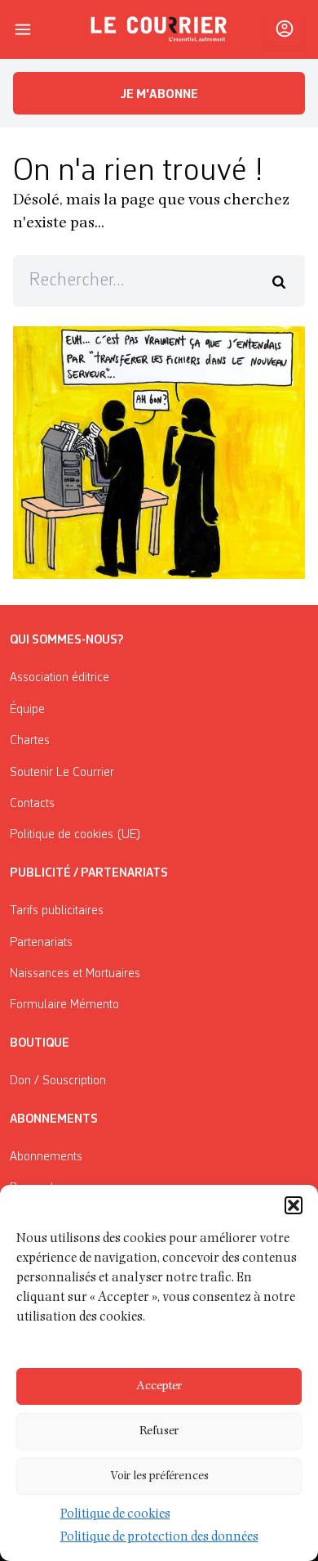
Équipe (27, 709)
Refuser (159, 1431)
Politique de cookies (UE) (75, 834)
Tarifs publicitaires (57, 910)
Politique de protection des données (159, 1538)
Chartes (30, 740)
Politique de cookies (115, 1515)
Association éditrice (59, 677)
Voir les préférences (159, 1476)
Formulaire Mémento (64, 1005)
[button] (293, 1205)
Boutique (39, 1043)
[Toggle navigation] (23, 29)
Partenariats (41, 942)
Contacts (32, 803)
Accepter (159, 1386)
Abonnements (46, 1157)
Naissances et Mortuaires (75, 973)
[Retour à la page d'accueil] (159, 29)
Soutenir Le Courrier (62, 772)
